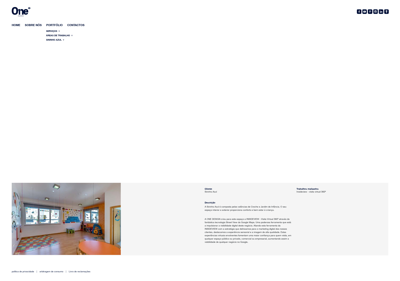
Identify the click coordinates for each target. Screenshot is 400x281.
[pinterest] (370, 11)
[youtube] (364, 11)
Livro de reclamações (79, 271)
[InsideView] (386, 11)
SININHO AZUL (54, 39)
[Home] (21, 12)
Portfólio (54, 25)
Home (16, 25)
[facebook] (359, 11)
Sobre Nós (33, 25)
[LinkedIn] (381, 11)
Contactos (76, 25)
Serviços (52, 31)
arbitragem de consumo (51, 271)
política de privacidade (23, 271)
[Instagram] (375, 11)
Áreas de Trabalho (58, 35)
